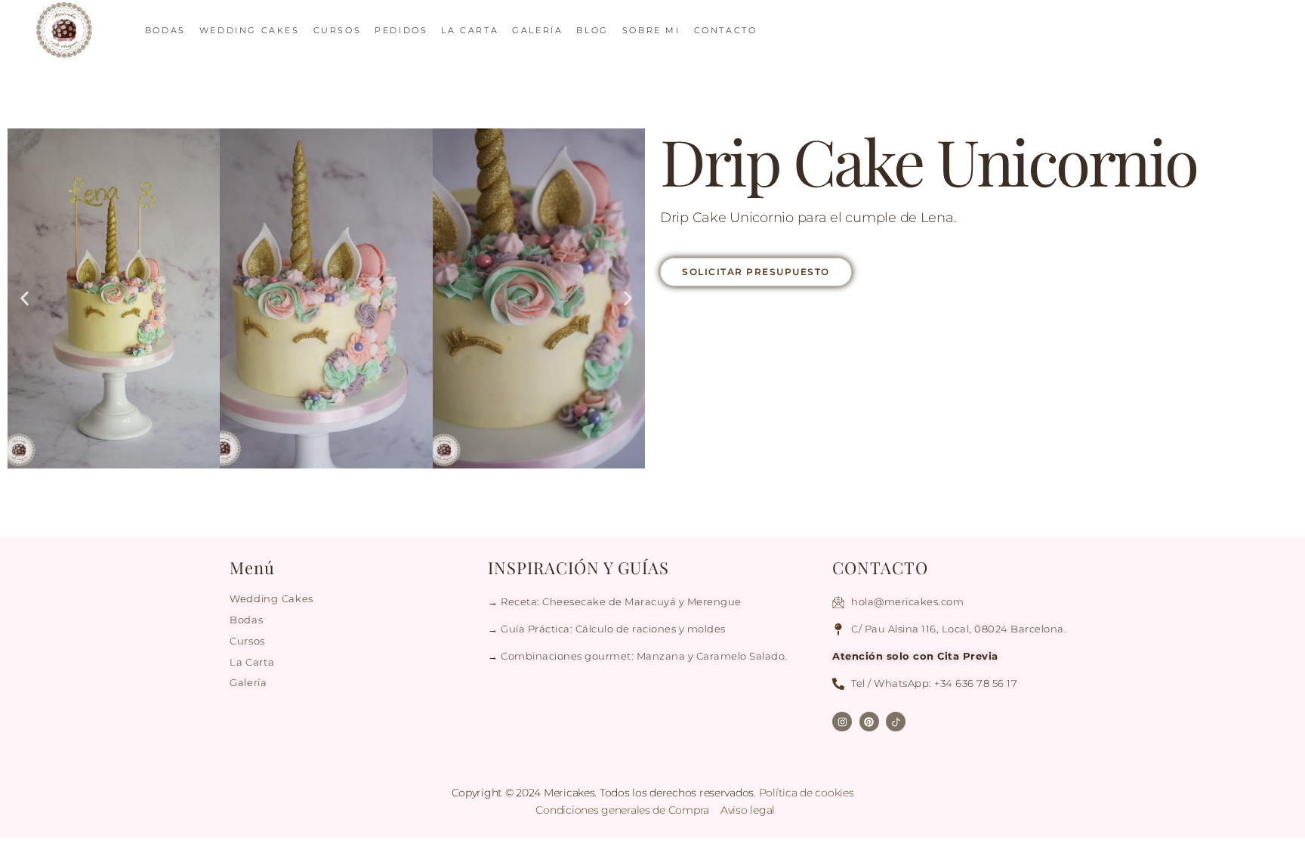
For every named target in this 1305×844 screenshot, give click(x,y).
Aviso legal (747, 810)
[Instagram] (842, 721)
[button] (24, 298)
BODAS (165, 30)
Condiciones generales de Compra (623, 810)
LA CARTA (469, 30)
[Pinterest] (869, 721)
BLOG (592, 30)
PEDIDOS (401, 30)
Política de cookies (806, 792)
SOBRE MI (651, 30)
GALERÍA (537, 30)
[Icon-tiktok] (895, 721)
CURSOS (337, 30)
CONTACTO (725, 30)
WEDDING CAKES (249, 30)
